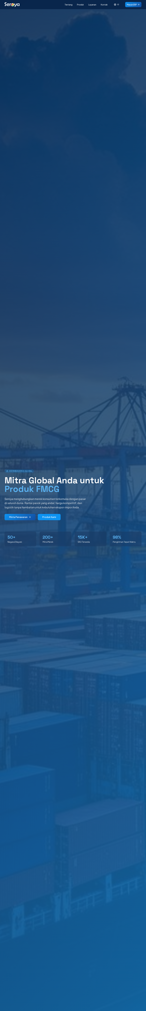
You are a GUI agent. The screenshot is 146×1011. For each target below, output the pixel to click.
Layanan (92, 4)
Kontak (104, 4)
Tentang (68, 4)
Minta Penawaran (18, 517)
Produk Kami (49, 517)
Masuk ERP (132, 4)
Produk (80, 4)
